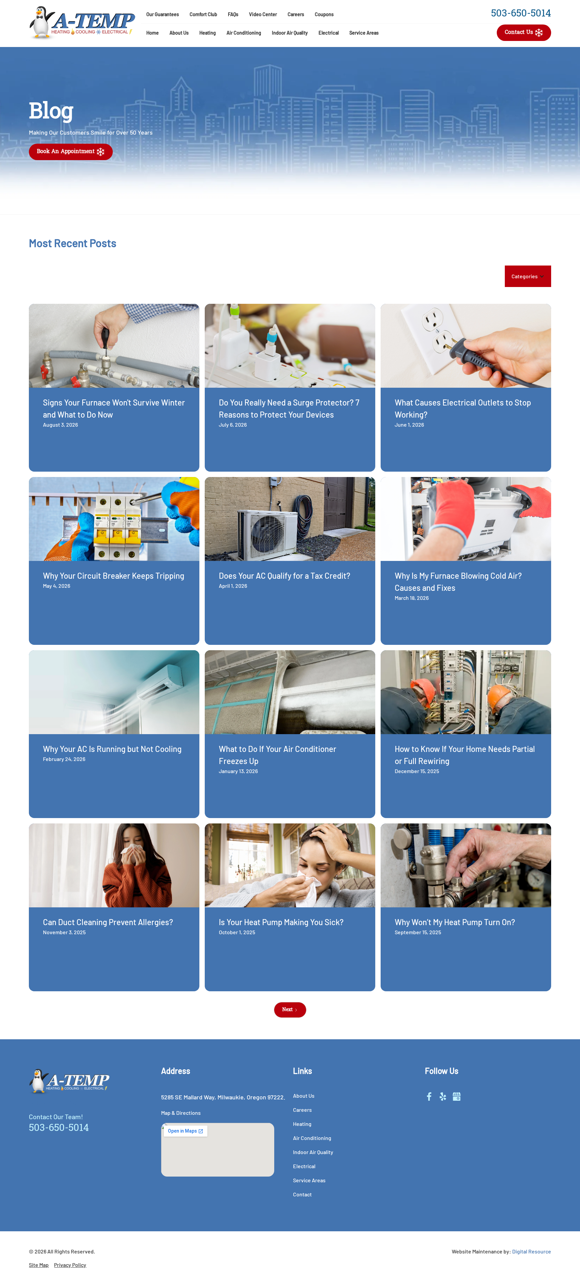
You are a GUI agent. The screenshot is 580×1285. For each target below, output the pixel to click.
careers (296, 14)
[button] (179, 33)
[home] (82, 23)
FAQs (233, 14)
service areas (364, 33)
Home (152, 33)
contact (302, 1194)
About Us (179, 33)
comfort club (203, 14)
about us (304, 1095)
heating (207, 33)
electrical (329, 33)
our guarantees (162, 14)
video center (263, 14)
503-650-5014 (521, 14)
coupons (324, 14)
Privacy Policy (70, 1265)
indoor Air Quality (290, 33)
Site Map (39, 1265)
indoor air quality (313, 1152)
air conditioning (244, 33)
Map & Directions (181, 1112)
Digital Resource (531, 1251)
